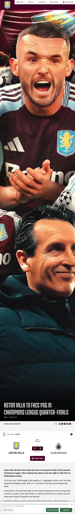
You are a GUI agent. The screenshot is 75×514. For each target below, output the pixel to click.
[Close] (72, 504)
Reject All (66, 510)
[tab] (20, 2)
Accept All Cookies (52, 510)
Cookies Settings (7, 510)
